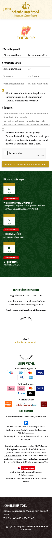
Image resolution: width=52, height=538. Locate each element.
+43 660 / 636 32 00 (23, 518)
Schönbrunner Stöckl (26, 342)
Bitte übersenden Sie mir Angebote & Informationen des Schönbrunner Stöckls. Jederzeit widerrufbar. (25, 97)
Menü (8, 9)
